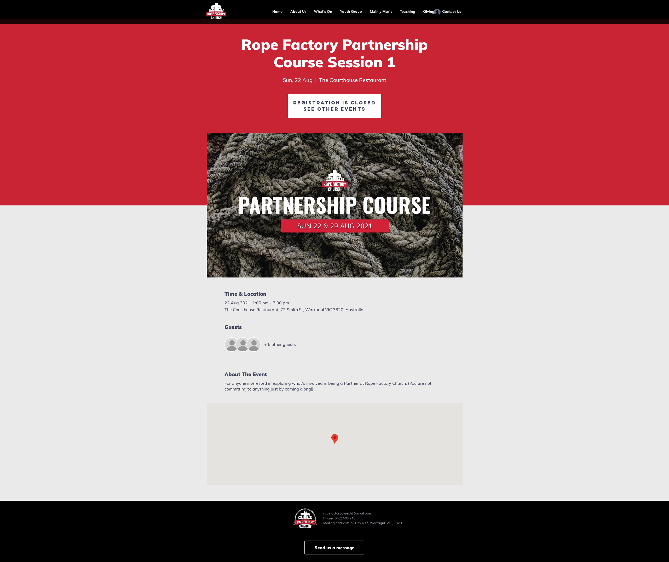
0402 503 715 (345, 518)
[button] (298, 11)
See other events (334, 109)
